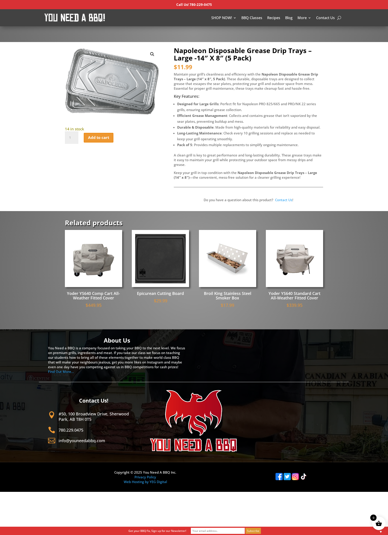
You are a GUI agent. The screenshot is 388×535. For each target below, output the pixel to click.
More (302, 17)
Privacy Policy (145, 477)
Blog (289, 17)
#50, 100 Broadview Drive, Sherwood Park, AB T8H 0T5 (94, 416)
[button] (152, 54)
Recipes (273, 17)
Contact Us (325, 17)
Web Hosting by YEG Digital (145, 481)
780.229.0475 (71, 430)
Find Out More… (61, 371)
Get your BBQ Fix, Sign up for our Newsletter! (157, 531)
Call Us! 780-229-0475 (194, 4)
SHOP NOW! (221, 17)
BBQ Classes (251, 17)
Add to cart (98, 137)
